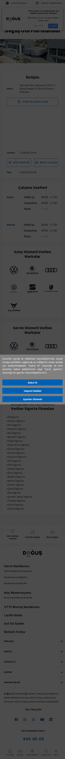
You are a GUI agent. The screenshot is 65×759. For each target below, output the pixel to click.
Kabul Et (32, 382)
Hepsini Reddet (32, 390)
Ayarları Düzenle (32, 399)
